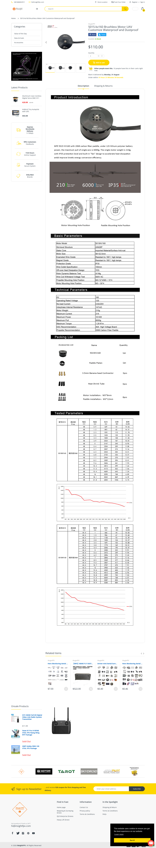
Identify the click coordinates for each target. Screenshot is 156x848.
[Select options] (66, 689)
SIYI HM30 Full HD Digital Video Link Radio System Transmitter (32, 717)
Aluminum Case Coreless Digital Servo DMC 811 (31, 97)
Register (135, 2)
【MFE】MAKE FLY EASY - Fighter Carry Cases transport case (83, 663)
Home (13, 18)
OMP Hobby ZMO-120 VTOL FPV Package (30, 747)
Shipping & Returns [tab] (103, 85)
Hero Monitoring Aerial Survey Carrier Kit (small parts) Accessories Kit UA (132, 663)
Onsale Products (20, 706)
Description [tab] (83, 85)
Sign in (142, 2)
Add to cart (100, 63)
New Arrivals (19, 38)
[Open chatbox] (151, 843)
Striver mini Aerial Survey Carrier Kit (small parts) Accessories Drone (107, 663)
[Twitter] (17, 833)
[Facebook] (12, 833)
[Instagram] (23, 833)
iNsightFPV (91, 24)
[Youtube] (33, 833)
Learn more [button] (119, 834)
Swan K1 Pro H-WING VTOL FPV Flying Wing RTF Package (30, 733)
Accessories (18, 42)
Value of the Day (20, 34)
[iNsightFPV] (18, 8)
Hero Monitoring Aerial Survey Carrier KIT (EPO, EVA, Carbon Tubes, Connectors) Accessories (58, 663)
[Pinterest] (28, 833)
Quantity (91, 53)
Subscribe (137, 789)
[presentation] (141, 653)
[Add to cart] (91, 689)
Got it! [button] (132, 840)
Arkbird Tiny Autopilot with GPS (30, 110)
